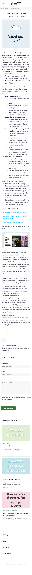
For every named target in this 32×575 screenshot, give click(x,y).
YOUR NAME (4, 363)
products (7, 318)
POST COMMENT (8, 408)
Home (2, 8)
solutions (15, 318)
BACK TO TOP (16, 571)
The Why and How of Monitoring (12, 222)
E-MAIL (3, 371)
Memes (6, 8)
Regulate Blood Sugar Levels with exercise (15, 212)
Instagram (20, 226)
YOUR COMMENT (5, 379)
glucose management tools (17, 298)
